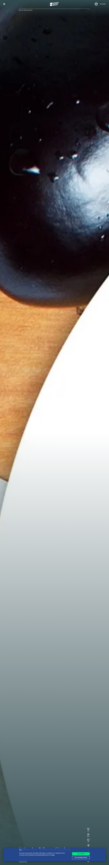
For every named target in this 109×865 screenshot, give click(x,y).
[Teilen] (88, 845)
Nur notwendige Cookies (81, 857)
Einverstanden (81, 853)
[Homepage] (54, 4)
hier (53, 855)
